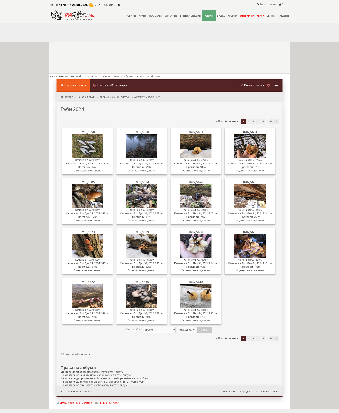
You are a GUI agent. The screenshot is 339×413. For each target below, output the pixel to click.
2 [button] (248, 121)
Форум (94, 76)
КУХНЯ (143, 15)
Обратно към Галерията (75, 354)
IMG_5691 (250, 132)
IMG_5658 (87, 132)
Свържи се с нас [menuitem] (108, 403)
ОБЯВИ (270, 15)
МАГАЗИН (283, 15)
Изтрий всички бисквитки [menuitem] (76, 403)
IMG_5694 (141, 182)
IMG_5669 (141, 232)
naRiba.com (82, 76)
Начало (65, 391)
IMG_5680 (250, 182)
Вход (285, 4)
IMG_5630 (250, 232)
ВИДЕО (221, 15)
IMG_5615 (141, 282)
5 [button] (263, 121)
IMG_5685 (87, 182)
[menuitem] (110, 85)
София (109, 5)
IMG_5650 (141, 132)
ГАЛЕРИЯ (208, 15)
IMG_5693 (196, 132)
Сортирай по (134, 329)
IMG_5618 (196, 282)
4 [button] (258, 121)
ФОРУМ (232, 15)
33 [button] (271, 121)
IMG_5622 (87, 282)
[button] (276, 121)
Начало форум (82, 391)
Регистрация (268, 4)
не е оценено (92, 170)
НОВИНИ (131, 15)
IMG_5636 (196, 232)
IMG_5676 (196, 182)
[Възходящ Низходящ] (195, 329)
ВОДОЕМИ (155, 15)
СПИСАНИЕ (170, 15)
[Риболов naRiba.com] (73, 15)
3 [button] (253, 121)
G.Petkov (94, 160)
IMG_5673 (87, 232)
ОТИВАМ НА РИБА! (251, 15)
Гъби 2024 (72, 109)
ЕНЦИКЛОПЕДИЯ (190, 15)
